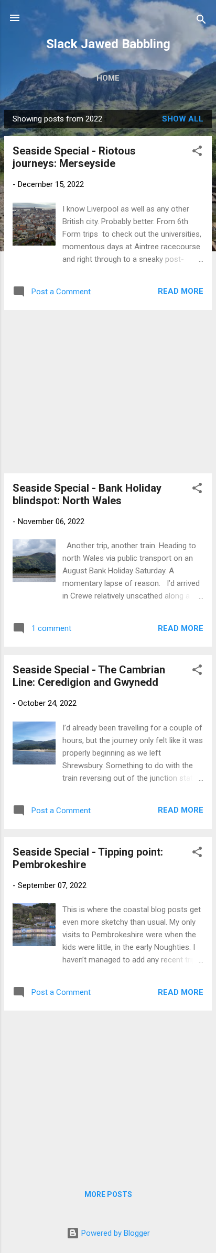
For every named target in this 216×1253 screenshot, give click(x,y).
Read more (180, 291)
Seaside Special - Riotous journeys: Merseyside (74, 157)
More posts (108, 1194)
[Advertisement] (108, 391)
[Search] (201, 21)
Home (108, 78)
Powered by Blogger (114, 1233)
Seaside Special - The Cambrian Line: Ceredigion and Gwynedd (89, 676)
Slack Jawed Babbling (108, 44)
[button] (197, 153)
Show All (182, 119)
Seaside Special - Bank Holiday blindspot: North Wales (87, 494)
